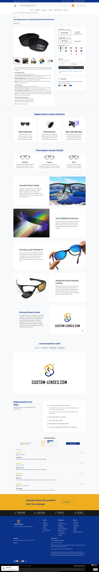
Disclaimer (60, 535)
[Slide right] (54, 61)
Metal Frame (61, 347)
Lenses (31, 10)
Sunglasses (45, 523)
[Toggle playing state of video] (82, 330)
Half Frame (44, 347)
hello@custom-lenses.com (59, 540)
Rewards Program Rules (78, 532)
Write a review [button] (73, 443)
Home (16, 12)
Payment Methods (61, 530)
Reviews (75, 528)
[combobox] (47, 5)
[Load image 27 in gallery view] (33, 61)
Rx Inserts (65, 10)
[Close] (18, 567)
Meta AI (50, 10)
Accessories (44, 10)
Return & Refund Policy (62, 71)
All (43, 532)
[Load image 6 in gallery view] (17, 61)
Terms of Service (61, 533)
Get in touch (66, 502)
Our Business (76, 522)
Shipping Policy (75, 71)
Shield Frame (53, 347)
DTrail (14, 17)
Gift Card (75, 530)
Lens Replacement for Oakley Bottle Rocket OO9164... (28, 12)
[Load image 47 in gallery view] (50, 61)
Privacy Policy (69, 71)
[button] (84, 5)
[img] (19, 452)
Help (64, 1)
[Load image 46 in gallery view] (42, 61)
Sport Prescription (46, 530)
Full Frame (37, 347)
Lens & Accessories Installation (62, 524)
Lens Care (60, 522)
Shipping (60, 60)
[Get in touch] (81, 5)
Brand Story (75, 523)
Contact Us (75, 527)
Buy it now (71, 67)
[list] (49, 129)
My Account (69, 1)
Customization (76, 525)
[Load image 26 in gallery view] (25, 61)
